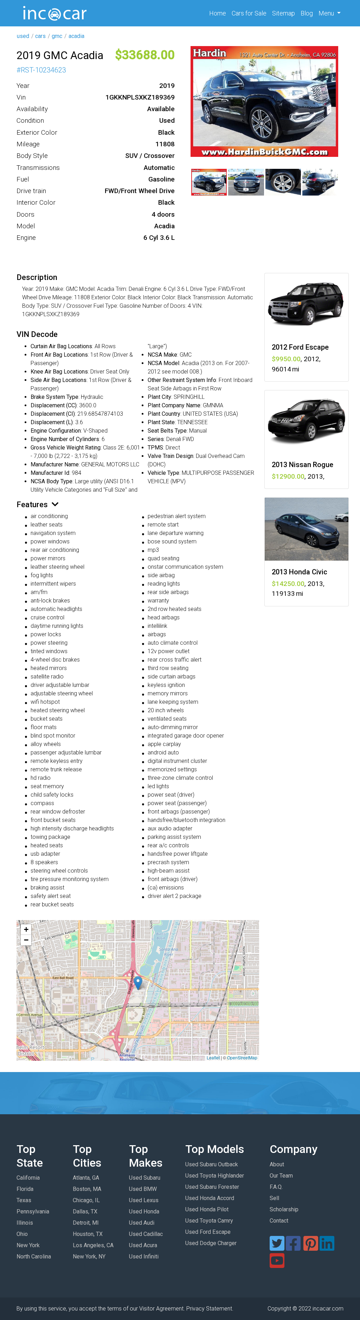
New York (28, 1245)
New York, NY (89, 1256)
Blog (307, 13)
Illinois (25, 1222)
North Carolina (34, 1256)
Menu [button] (327, 13)
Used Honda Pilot (207, 1209)
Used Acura (143, 1245)
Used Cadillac (146, 1234)
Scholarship (284, 1209)
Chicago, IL (86, 1200)
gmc (57, 36)
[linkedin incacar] (327, 1247)
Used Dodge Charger (211, 1243)
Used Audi (141, 1222)
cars (40, 36)
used (23, 36)
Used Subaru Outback (211, 1164)
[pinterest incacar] (310, 1247)
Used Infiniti (144, 1256)
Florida (25, 1189)
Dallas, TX (85, 1211)
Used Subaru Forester (212, 1187)
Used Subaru (144, 1177)
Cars (249, 13)
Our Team (281, 1175)
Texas (24, 1200)
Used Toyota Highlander (214, 1175)
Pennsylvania (33, 1211)
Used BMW (143, 1189)
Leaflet (213, 1057)
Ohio (22, 1234)
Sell (274, 1198)
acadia (76, 36)
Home (219, 13)
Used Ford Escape (208, 1232)
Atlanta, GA (86, 1177)
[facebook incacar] (293, 1247)
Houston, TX (88, 1234)
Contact (279, 1220)
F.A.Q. (276, 1187)
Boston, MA (87, 1189)
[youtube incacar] (277, 1265)
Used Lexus (144, 1200)
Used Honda (144, 1211)
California (28, 1177)
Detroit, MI (86, 1222)
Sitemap (283, 13)
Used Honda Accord (209, 1198)
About (277, 1164)
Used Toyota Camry (209, 1220)
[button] (138, 983)
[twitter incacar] (277, 1247)
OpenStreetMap (242, 1057)
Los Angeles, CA (93, 1245)
